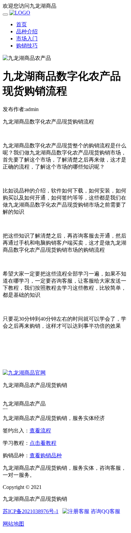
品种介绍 (27, 31)
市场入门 (27, 38)
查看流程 (40, 430)
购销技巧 (27, 45)
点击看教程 (43, 443)
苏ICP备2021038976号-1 (30, 511)
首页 (21, 24)
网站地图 (13, 524)
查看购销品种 (46, 455)
